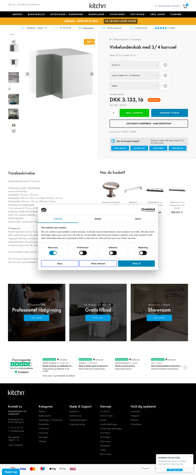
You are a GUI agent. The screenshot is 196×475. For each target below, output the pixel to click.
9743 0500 (158, 143)
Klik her (98, 317)
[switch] (83, 253)
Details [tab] (98, 219)
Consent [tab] (58, 219)
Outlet (103, 450)
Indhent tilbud (169, 112)
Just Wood (43, 432)
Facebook (135, 411)
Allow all (136, 263)
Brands (103, 420)
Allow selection (98, 263)
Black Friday (105, 454)
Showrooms (105, 441)
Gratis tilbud (98, 309)
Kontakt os (139, 148)
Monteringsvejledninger (111, 428)
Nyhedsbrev (136, 424)
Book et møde (106, 415)
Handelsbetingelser (78, 420)
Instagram (135, 415)
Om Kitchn (105, 411)
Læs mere (36, 317)
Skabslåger (105, 437)
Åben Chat (176, 470)
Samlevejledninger (108, 424)
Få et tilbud (22, 4)
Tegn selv (12, 4)
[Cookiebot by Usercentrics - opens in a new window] (143, 210)
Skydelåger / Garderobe (50, 420)
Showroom (159, 309)
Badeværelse (45, 415)
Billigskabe (145, 468)
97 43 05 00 (65, 28)
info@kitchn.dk (17, 431)
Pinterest (134, 420)
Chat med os (177, 148)
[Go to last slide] (14, 42)
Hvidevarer (44, 428)
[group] (13, 48)
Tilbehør (42, 441)
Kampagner (105, 445)
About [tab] (138, 219)
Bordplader (44, 424)
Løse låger (43, 437)
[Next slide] (14, 131)
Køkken (42, 411)
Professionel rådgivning (36, 309)
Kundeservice (34, 4)
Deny (59, 263)
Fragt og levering (77, 424)
